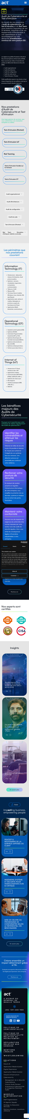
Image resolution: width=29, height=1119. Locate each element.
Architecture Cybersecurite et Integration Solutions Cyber (14, 1088)
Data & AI (7, 1064)
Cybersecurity (14, 742)
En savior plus (14, 944)
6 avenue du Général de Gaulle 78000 (12, 1000)
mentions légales (9, 1051)
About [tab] (23, 546)
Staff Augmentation (10, 1099)
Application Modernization (13, 1066)
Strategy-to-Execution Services (11, 1105)
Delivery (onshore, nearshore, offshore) (14, 1110)
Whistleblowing (14, 1056)
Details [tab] (14, 546)
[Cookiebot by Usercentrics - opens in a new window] (20, 542)
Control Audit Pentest (13, 1084)
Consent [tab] (5, 546)
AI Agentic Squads (10, 1102)
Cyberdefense (10, 1082)
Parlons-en (14, 592)
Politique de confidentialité (14, 1028)
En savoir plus (14, 789)
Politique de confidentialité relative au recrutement (14, 1035)
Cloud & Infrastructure (11, 1074)
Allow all (14, 571)
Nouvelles (11, 654)
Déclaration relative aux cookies (11, 1044)
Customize (13, 575)
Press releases (16, 654)
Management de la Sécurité (15, 1080)
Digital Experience (10, 1069)
